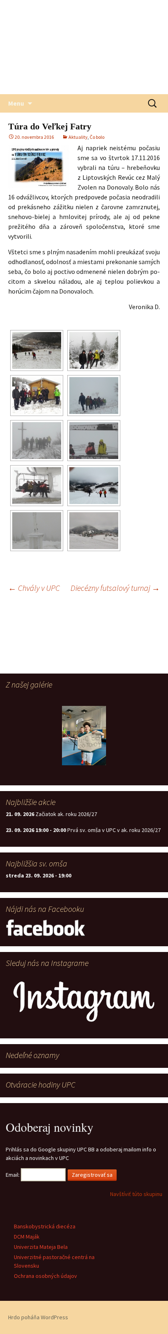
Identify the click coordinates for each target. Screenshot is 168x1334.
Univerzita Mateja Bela (41, 1246)
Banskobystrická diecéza (44, 1226)
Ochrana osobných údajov (45, 1276)
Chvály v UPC (34, 588)
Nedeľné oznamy (32, 1055)
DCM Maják (27, 1236)
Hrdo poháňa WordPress (38, 1317)
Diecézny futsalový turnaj (115, 588)
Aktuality (78, 137)
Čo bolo (97, 137)
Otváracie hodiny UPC (40, 1084)
